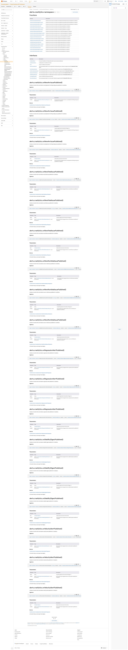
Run (15, 1)
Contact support (79, 631)
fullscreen (124, 4)
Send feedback (75, 12)
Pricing (26, 1)
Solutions (21, 1)
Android (27, 643)
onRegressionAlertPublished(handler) (36, 36)
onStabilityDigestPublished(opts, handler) (36, 45)
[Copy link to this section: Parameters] (37, 95)
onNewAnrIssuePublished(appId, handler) (36, 22)
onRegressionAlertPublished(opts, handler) (36, 40)
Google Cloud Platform (43, 643)
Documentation (5, 4)
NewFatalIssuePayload (33, 69)
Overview (3, 6)
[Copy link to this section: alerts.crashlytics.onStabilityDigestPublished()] (64, 439)
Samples (34, 6)
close (126, 4)
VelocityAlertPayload (33, 78)
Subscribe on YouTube (49, 636)
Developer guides (17, 631)
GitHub (16, 638)
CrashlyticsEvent (39, 99)
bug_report (123, 4)
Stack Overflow (79, 633)
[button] (6, 15)
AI (14, 6)
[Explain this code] (75, 89)
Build (11, 1)
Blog (116, 1)
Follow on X (48, 634)
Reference (29, 6)
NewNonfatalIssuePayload (46, 278)
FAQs (78, 639)
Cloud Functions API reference (17, 4)
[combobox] (98, 1)
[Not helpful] (78, 9)
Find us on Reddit (48, 633)
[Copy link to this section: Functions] (38, 15)
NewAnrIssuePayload (33, 66)
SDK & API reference (18, 633)
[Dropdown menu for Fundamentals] (12, 6)
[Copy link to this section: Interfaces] (38, 55)
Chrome (31, 643)
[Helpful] (77, 9)
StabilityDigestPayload (33, 74)
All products (51, 643)
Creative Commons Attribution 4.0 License (56, 622)
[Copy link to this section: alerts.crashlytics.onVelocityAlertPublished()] (63, 529)
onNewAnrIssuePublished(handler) (35, 20)
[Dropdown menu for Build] (13, 1)
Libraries (16, 636)
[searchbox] (6, 9)
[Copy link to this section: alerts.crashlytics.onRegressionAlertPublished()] (65, 350)
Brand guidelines (80, 638)
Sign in (126, 1)
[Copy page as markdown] (58, 12)
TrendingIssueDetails (33, 76)
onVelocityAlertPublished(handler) (35, 47)
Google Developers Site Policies (41, 623)
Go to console (120, 1)
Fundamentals (8, 6)
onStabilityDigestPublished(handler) (35, 42)
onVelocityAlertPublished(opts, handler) (36, 51)
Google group (79, 634)
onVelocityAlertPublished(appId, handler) (36, 49)
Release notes (79, 636)
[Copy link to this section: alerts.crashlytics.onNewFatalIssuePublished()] (64, 171)
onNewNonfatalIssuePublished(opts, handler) (37, 35)
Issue (31, 64)
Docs (30, 1)
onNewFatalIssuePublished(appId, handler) (36, 27)
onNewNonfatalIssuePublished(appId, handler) (37, 33)
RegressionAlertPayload (33, 72)
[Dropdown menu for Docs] (32, 1)
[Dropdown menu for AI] (16, 6)
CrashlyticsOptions (33, 62)
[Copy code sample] (78, 89)
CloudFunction (32, 105)
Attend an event (48, 638)
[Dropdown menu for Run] (17, 1)
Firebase (31, 9)
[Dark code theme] (77, 89)
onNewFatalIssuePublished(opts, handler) (36, 29)
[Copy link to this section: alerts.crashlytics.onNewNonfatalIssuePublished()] (67, 261)
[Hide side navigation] (12, 648)
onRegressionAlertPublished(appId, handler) (37, 38)
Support (35, 1)
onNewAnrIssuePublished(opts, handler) (36, 24)
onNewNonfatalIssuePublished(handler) (36, 31)
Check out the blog (49, 631)
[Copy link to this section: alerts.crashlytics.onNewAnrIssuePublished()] (63, 82)
